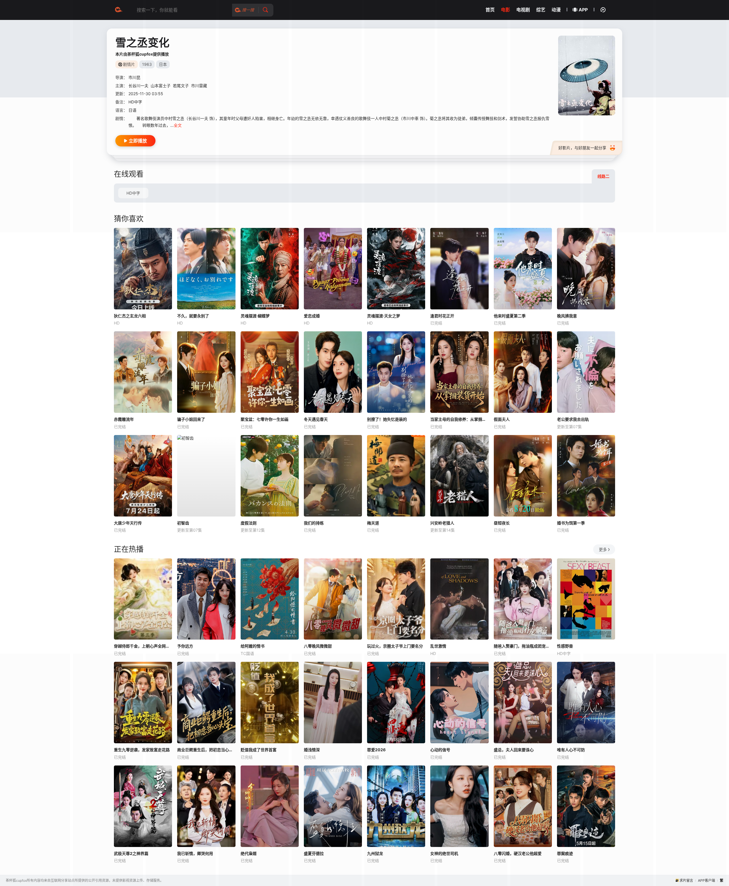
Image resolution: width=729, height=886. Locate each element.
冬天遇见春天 (316, 419)
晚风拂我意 (567, 315)
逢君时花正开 (442, 315)
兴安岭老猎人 (442, 522)
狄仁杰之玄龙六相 (130, 315)
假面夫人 (502, 419)
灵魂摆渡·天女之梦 (383, 315)
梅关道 (373, 522)
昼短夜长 (502, 522)
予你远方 (185, 646)
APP (583, 10)
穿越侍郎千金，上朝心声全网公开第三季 (143, 646)
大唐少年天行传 (128, 522)
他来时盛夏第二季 (510, 315)
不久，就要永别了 (193, 315)
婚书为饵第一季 (571, 522)
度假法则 (249, 522)
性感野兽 (565, 646)
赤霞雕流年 (124, 419)
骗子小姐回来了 (191, 419)
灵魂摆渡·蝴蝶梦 (255, 315)
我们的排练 (314, 522)
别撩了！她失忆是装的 (387, 419)
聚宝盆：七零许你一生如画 (264, 419)
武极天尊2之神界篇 (131, 853)
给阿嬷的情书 (253, 646)
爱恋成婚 (312, 315)
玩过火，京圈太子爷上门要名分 (395, 646)
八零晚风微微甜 (318, 646)
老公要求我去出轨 (573, 419)
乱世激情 (438, 646)
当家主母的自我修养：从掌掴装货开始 (459, 419)
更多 (603, 549)
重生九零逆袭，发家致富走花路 (142, 749)
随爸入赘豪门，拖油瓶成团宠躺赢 (523, 646)
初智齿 (183, 522)
